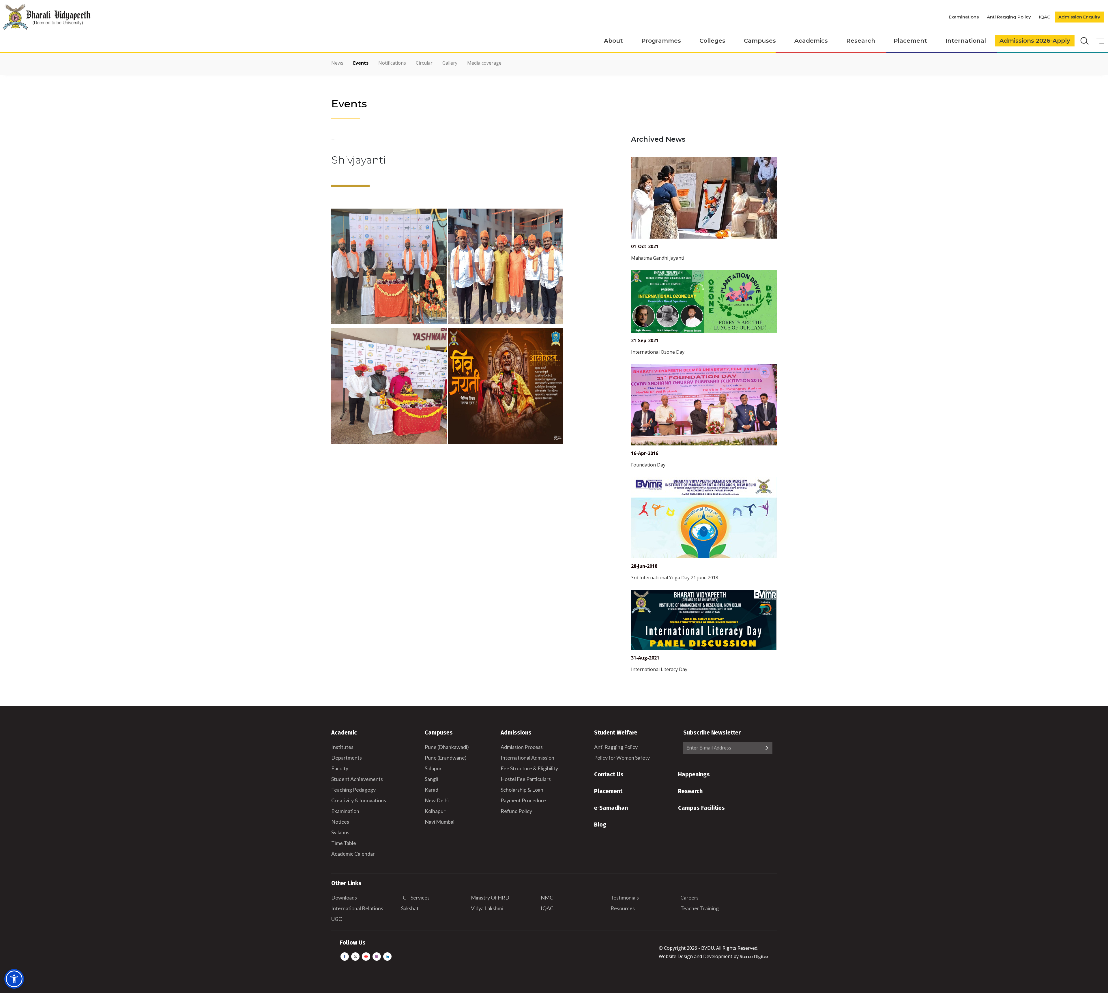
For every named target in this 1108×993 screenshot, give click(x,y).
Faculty (339, 768)
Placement (910, 40)
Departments (346, 757)
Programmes (661, 40)
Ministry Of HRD (490, 897)
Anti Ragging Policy (1009, 17)
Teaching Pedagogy (353, 789)
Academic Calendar (353, 853)
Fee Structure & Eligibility (529, 768)
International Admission (527, 757)
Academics (811, 40)
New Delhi (437, 800)
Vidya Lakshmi (487, 908)
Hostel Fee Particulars (526, 779)
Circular (424, 63)
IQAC (1044, 17)
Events (360, 63)
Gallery (449, 63)
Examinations (964, 17)
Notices (340, 821)
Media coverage (484, 63)
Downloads (344, 897)
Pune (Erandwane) (446, 757)
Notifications (392, 63)
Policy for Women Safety (622, 757)
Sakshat (410, 908)
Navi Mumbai (439, 821)
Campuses (760, 40)
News (337, 63)
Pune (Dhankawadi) (447, 747)
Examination (345, 811)
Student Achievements (357, 779)
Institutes (342, 747)
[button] (14, 978)
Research (860, 40)
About (613, 40)
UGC (336, 919)
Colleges (712, 40)
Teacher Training (699, 908)
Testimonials (625, 897)
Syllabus (340, 832)
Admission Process (522, 747)
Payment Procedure (523, 800)
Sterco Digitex (754, 956)
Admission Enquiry (1079, 17)
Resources (623, 908)
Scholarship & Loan (522, 789)
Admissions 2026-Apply (1035, 40)
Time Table (343, 843)
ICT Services (415, 897)
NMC (547, 897)
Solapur (433, 768)
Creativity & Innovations (358, 800)
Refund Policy (516, 811)
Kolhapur (435, 811)
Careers (689, 897)
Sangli (431, 779)
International (966, 40)
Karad (431, 789)
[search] (1084, 40)
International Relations (357, 908)
